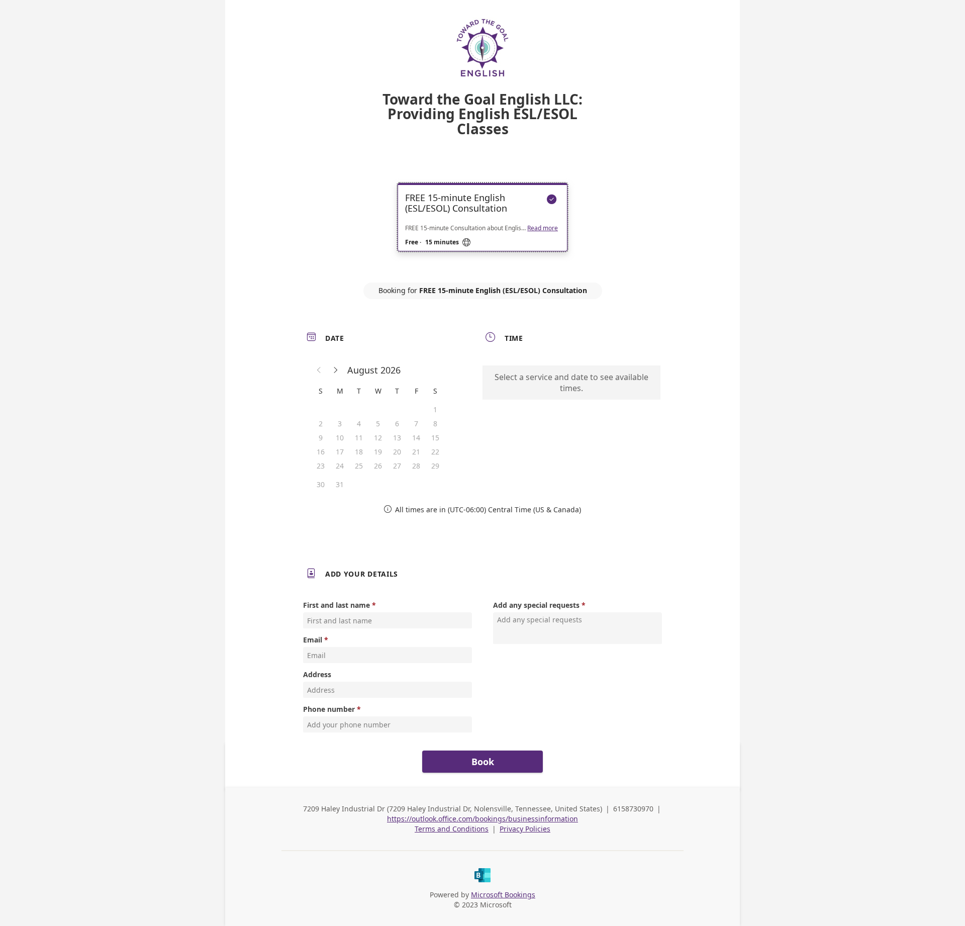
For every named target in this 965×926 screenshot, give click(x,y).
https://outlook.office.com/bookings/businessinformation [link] (482, 818)
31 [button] (340, 484)
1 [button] (435, 409)
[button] (319, 370)
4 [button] (359, 423)
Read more (542, 228)
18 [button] (359, 451)
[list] (482, 226)
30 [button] (321, 484)
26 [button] (378, 466)
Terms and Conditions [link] (452, 829)
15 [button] (435, 437)
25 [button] (359, 466)
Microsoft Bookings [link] (503, 894)
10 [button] (340, 437)
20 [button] (397, 451)
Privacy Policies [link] (525, 829)
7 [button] (416, 423)
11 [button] (359, 437)
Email (312, 639)
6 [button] (397, 423)
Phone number (329, 709)
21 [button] (416, 451)
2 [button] (321, 423)
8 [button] (435, 423)
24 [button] (340, 466)
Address (317, 674)
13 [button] (397, 437)
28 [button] (416, 466)
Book (482, 762)
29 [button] (435, 466)
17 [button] (340, 451)
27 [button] (397, 466)
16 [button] (321, 451)
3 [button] (340, 423)
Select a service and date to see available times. (571, 383)
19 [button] (378, 451)
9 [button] (321, 437)
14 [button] (416, 437)
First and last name (336, 605)
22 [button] (435, 451)
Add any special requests (536, 605)
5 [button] (378, 423)
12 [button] (378, 437)
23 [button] (321, 466)
